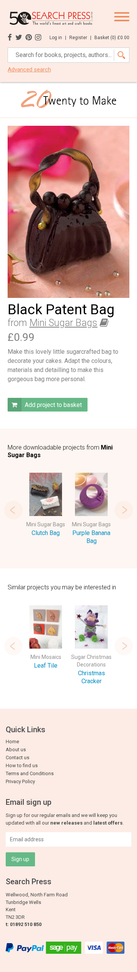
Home (12, 741)
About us (16, 749)
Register (80, 37)
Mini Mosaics (45, 657)
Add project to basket (52, 404)
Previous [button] (13, 509)
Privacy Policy (20, 781)
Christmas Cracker (91, 677)
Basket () (111, 37)
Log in (57, 37)
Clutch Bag (46, 533)
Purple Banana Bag (91, 537)
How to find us (22, 765)
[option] (45, 506)
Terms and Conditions (30, 773)
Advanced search (29, 70)
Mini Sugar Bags (63, 322)
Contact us (17, 757)
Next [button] (123, 509)
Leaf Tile (45, 665)
